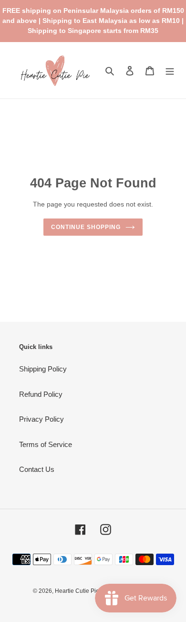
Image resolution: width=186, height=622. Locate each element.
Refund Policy (40, 394)
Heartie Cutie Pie (77, 591)
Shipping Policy (43, 369)
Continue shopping (86, 227)
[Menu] (170, 70)
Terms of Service (45, 444)
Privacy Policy (41, 419)
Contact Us (36, 469)
